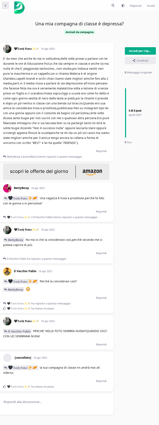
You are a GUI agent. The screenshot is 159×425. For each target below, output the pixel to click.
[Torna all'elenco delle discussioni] (5, 5)
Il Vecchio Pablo (19, 331)
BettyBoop (15, 240)
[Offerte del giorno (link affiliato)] (56, 179)
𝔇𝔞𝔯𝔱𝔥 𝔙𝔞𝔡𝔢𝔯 (20, 198)
